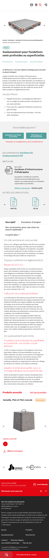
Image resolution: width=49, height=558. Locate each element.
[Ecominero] (33, 467)
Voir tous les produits (38, 392)
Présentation (8, 62)
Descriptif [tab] (10, 222)
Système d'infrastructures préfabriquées (29, 40)
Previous (5, 25)
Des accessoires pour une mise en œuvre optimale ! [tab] (22, 228)
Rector (4, 530)
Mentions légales (17, 540)
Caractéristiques (36, 62)
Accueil (5, 40)
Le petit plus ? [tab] (12, 234)
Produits (29, 530)
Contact (4, 540)
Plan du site (27, 543)
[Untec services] (15, 467)
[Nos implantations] (36, 4)
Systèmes (11, 40)
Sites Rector (30, 535)
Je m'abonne (42, 484)
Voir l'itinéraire (6, 508)
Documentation (21, 62)
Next (44, 25)
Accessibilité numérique (10, 543)
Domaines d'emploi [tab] (31, 222)
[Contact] (31, 4)
